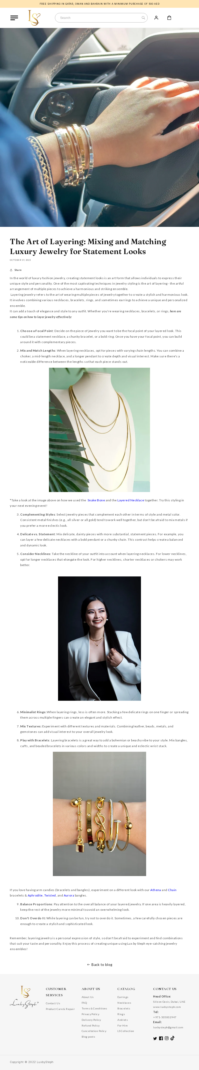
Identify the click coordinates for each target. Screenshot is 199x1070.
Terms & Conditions (94, 1008)
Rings (121, 1014)
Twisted (50, 895)
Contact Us (53, 1003)
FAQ (84, 1002)
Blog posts (88, 1036)
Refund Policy (91, 1025)
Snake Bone (96, 500)
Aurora (69, 895)
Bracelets (123, 1008)
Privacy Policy (90, 1014)
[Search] (143, 17)
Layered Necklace (130, 500)
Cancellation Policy (94, 1030)
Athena (155, 890)
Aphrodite (35, 895)
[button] (14, 17)
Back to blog (101, 965)
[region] (99, 4)
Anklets (122, 1019)
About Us (88, 997)
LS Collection (125, 1030)
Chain (172, 890)
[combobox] (101, 18)
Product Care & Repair (60, 1008)
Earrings (123, 997)
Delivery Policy (91, 1019)
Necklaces (124, 1002)
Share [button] (18, 269)
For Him (122, 1025)
